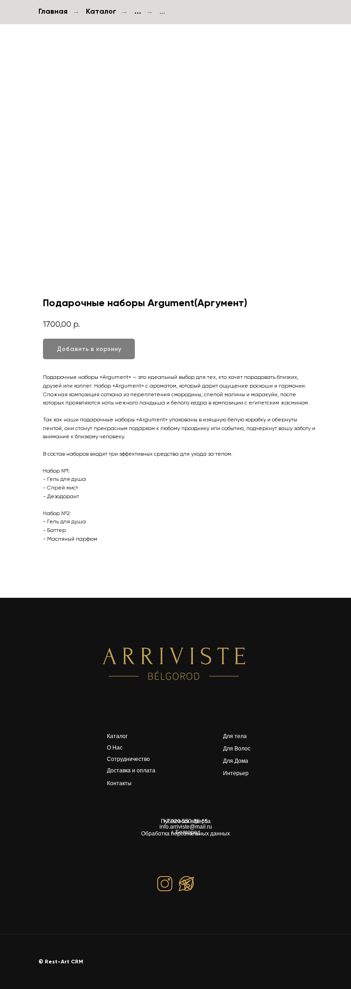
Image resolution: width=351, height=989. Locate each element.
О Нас (114, 747)
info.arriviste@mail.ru (186, 827)
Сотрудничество (128, 759)
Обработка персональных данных (185, 833)
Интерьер (236, 773)
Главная (53, 11)
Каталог (101, 11)
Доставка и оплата (131, 770)
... (137, 11)
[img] (175, 663)
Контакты (119, 783)
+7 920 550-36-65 (185, 821)
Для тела (235, 736)
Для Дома (235, 761)
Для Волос (236, 748)
